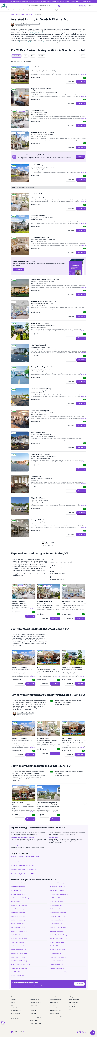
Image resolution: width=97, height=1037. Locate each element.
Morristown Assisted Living (57, 949)
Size (26, 55)
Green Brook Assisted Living (19, 905)
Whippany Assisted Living (57, 960)
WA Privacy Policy (73, 1002)
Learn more (18, 269)
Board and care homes (35, 1002)
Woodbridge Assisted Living (58, 912)
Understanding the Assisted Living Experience (24, 869)
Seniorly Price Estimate (36, 32)
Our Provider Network (55, 1007)
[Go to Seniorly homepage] (12, 1031)
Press (12, 1005)
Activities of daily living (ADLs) (57, 1016)
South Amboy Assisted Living (19, 946)
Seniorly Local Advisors (55, 1010)
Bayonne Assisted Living (57, 968)
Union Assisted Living (56, 905)
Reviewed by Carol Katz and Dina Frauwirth (27, 24)
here (89, 1)
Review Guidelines (15, 1013)
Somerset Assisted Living (57, 942)
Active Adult (33, 1013)
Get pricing (81, 81)
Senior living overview (35, 1023)
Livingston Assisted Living (57, 931)
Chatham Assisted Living (18, 912)
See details (71, 81)
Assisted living (33, 997)
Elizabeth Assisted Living (18, 920)
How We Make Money (16, 1007)
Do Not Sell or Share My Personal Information (77, 1006)
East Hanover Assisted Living (19, 953)
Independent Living (44, 10)
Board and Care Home (17, 845)
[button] (59, 6)
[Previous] (12, 602)
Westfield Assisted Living (57, 883)
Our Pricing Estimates (16, 1010)
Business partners (15, 1018)
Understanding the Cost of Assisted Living (22, 865)
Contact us (13, 999)
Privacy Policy (72, 997)
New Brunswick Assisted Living (58, 938)
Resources (77, 10)
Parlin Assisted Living (56, 953)
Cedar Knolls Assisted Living (19, 968)
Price (32, 55)
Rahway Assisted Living (56, 901)
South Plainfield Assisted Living (59, 897)
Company (85, 10)
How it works (53, 1005)
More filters (41, 55)
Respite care (33, 1010)
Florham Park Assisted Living (19, 931)
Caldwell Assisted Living (17, 975)
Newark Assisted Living (56, 946)
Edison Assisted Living (56, 923)
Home (12, 14)
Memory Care (22, 10)
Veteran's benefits (54, 1013)
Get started (79, 983)
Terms (70, 1009)
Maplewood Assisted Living (57, 916)
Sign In (91, 5)
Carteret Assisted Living (56, 920)
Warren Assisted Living (17, 909)
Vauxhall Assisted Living (56, 909)
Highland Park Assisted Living (19, 935)
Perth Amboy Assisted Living (19, 938)
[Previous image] (12, 75)
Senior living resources (55, 999)
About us (13, 997)
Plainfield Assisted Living (18, 886)
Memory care (33, 1005)
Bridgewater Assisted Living (58, 957)
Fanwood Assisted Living (18, 883)
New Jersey (29, 14)
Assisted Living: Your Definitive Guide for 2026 (24, 861)
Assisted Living (12, 10)
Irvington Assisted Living (18, 927)
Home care (33, 1007)
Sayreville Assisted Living (18, 957)
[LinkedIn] (85, 1032)
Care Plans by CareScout (56, 997)
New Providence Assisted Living (20, 897)
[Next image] (26, 75)
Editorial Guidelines (15, 1016)
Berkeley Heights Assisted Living (59, 894)
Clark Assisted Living (17, 890)
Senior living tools (54, 1002)
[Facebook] (77, 1032)
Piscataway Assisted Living (18, 916)
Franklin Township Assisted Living (20, 964)
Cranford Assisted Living (57, 890)
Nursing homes (34, 1020)
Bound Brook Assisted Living (58, 927)
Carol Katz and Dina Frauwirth (27, 42)
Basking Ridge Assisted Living (58, 935)
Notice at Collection (74, 999)
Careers (13, 1002)
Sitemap (25, 1031)
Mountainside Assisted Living (58, 886)
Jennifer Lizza (42, 42)
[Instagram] (80, 1032)
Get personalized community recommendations (23, 187)
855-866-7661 (82, 5)
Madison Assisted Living (17, 923)
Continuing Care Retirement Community (61, 10)
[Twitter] (83, 1032)
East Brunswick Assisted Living (58, 972)
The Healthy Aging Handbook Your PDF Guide (24, 874)
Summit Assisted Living (17, 901)
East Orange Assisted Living (19, 949)
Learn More (80, 156)
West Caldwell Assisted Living (19, 972)
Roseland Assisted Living (57, 964)
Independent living (34, 999)
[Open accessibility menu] (3, 1022)
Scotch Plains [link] (38, 14)
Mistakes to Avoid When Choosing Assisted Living (25, 856)
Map (84, 55)
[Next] (85, 602)
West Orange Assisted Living (19, 960)
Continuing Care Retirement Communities (22, 837)
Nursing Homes (32, 10)
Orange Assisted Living (17, 942)
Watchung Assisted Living (18, 894)
